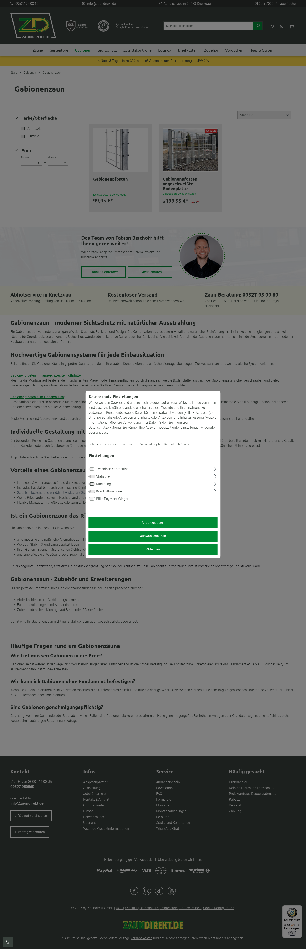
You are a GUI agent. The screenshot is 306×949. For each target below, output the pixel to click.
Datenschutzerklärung (103, 444)
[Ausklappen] (215, 468)
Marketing (103, 484)
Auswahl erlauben (153, 536)
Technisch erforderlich (112, 469)
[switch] (92, 476)
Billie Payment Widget (112, 499)
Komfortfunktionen (110, 491)
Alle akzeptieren (153, 523)
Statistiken (104, 476)
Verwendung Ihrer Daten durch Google (165, 444)
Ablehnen (153, 549)
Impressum (129, 444)
